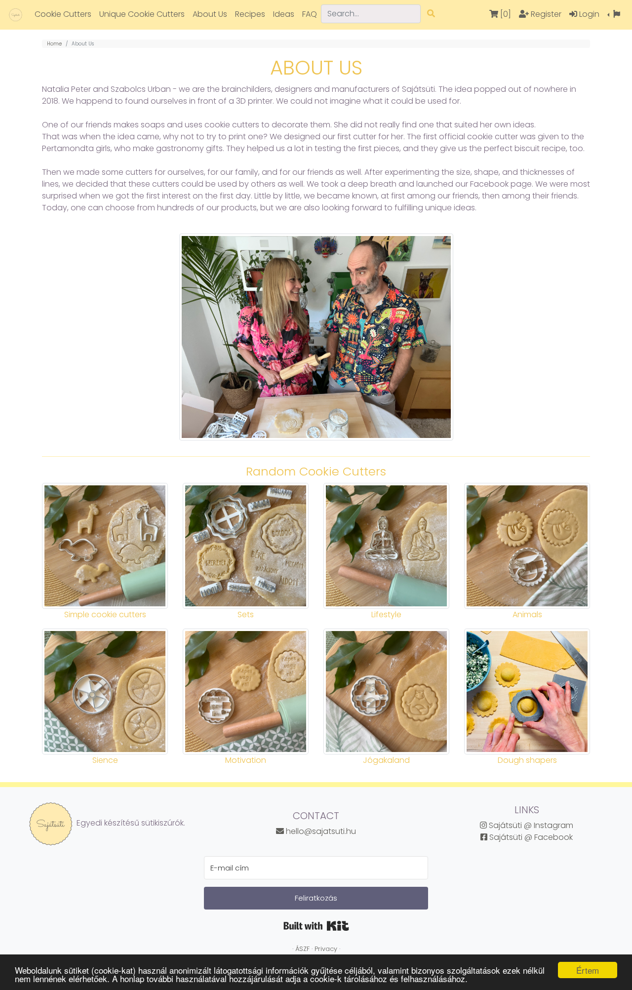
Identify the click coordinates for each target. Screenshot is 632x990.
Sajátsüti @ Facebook (530, 837)
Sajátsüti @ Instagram (530, 825)
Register (545, 14)
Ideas (283, 14)
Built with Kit (316, 926)
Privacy (326, 949)
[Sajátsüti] (15, 14)
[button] (613, 14)
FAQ (309, 14)
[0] (504, 14)
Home (54, 43)
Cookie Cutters (63, 14)
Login (588, 14)
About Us (210, 14)
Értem (587, 970)
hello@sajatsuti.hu (320, 831)
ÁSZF (302, 949)
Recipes (250, 14)
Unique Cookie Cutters (142, 14)
